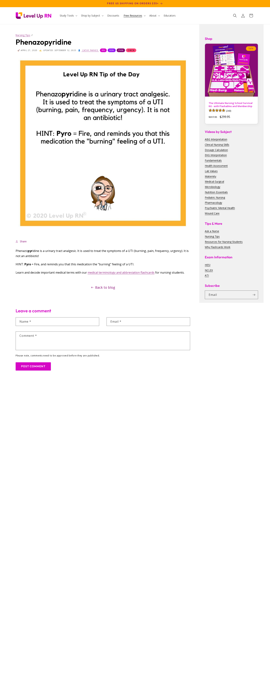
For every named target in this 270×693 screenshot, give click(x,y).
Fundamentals (213, 160)
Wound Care (212, 213)
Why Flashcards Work (217, 247)
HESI (207, 264)
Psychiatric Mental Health (220, 208)
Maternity (210, 176)
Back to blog (105, 287)
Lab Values (211, 171)
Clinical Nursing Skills (217, 144)
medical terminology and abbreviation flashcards (121, 272)
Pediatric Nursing (215, 197)
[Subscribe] (254, 294)
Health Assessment (216, 165)
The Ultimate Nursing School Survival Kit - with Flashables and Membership (231, 105)
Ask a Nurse (212, 231)
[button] (68, 15)
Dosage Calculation (216, 149)
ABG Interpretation (216, 139)
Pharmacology (213, 202)
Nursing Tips (212, 236)
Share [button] (23, 241)
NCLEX (209, 270)
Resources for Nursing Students (224, 241)
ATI (207, 275)
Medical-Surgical (214, 181)
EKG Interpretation (216, 155)
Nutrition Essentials (216, 192)
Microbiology (212, 187)
